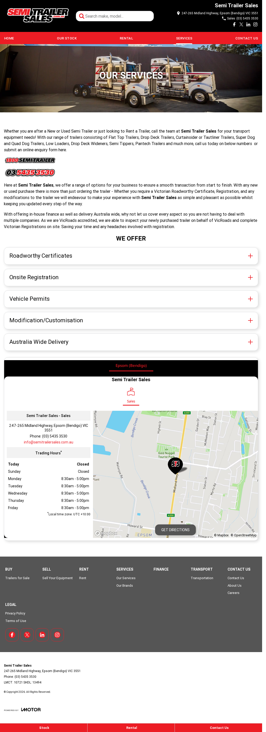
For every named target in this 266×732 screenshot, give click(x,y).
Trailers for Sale (17, 578)
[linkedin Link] (248, 24)
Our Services (126, 578)
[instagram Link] (255, 24)
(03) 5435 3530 (54, 436)
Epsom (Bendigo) (131, 365)
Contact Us (246, 38)
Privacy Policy (15, 613)
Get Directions (175, 530)
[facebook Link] (234, 24)
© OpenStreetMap (244, 535)
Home (9, 38)
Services (184, 38)
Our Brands (124, 585)
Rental (126, 38)
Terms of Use (15, 621)
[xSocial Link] (241, 24)
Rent (82, 578)
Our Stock (67, 38)
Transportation (202, 578)
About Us (235, 585)
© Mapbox (221, 535)
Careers (234, 593)
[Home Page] (37, 16)
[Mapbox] (107, 533)
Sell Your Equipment (57, 578)
